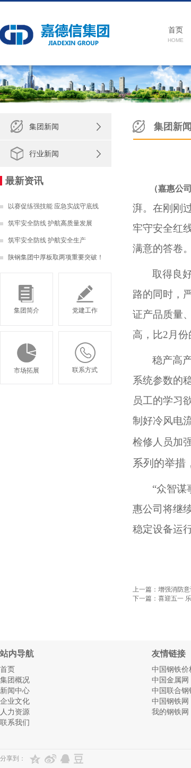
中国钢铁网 (170, 701)
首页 (7, 669)
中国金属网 (170, 680)
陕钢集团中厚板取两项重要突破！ (55, 257)
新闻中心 (15, 690)
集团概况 (15, 680)
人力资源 (15, 711)
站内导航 (17, 653)
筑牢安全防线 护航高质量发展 (50, 223)
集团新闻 (44, 126)
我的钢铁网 (170, 711)
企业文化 (15, 701)
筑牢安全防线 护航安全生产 (47, 240)
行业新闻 (44, 153)
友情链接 (169, 653)
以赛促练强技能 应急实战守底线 (53, 206)
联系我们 (15, 722)
